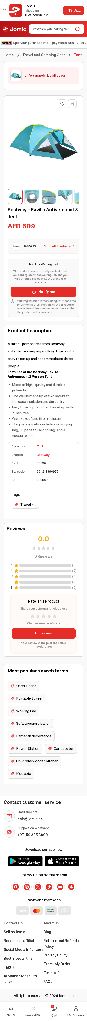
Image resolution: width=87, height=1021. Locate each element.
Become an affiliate (20, 941)
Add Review (43, 633)
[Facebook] (15, 886)
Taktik (9, 967)
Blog (47, 932)
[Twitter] (38, 886)
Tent (40, 446)
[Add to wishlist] (62, 103)
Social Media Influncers (23, 949)
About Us (51, 923)
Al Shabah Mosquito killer (20, 979)
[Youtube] (60, 886)
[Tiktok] (49, 886)
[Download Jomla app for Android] (25, 861)
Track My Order (57, 964)
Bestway (43, 455)
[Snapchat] (71, 886)
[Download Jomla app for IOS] (62, 861)
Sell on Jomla (14, 932)
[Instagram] (26, 886)
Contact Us (13, 923)
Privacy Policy (55, 955)
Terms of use (54, 973)
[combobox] (53, 29)
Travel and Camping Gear (43, 55)
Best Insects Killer (19, 958)
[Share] (72, 104)
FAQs (48, 982)
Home (9, 55)
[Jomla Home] (14, 29)
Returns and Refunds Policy (61, 943)
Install (73, 10)
